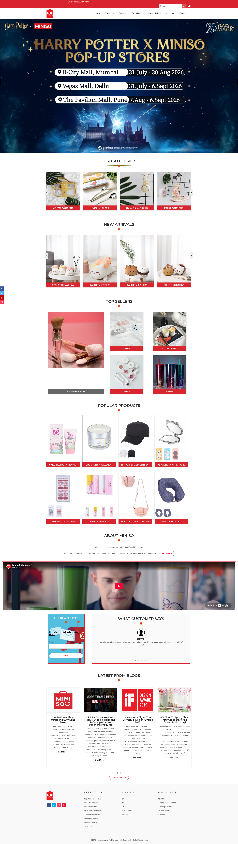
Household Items (90, 823)
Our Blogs (123, 13)
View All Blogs (118, 777)
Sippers (169, 391)
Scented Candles (169, 348)
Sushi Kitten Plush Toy (100, 285)
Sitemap (161, 815)
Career (123, 803)
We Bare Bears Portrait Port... (171, 465)
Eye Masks (126, 348)
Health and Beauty (91, 819)
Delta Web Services (140, 840)
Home (97, 13)
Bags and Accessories (63, 208)
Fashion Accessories (173, 208)
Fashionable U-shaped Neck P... (171, 522)
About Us (161, 799)
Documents (170, 13)
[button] (135, 661)
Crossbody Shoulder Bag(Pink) (135, 522)
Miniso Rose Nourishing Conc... (63, 465)
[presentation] (46, 192)
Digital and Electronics (137, 208)
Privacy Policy (163, 811)
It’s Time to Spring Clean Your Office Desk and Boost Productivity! (174, 720)
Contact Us (184, 13)
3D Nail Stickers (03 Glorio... (63, 522)
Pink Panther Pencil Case (99, 522)
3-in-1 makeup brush (76, 392)
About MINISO (154, 13)
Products (109, 13)
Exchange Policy (164, 807)
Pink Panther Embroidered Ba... (135, 465)
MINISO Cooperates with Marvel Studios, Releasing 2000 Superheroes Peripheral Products (100, 721)
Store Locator (138, 13)
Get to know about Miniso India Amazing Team (63, 720)
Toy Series (88, 827)
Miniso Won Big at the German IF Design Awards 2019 (137, 720)
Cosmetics (126, 391)
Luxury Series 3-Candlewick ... (99, 465)
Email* (51, 642)
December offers (90, 807)
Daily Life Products (100, 208)
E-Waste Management (167, 803)
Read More (166, 553)
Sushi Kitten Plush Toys (63, 285)
